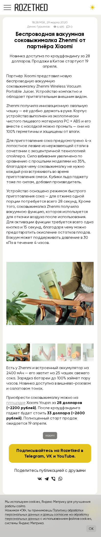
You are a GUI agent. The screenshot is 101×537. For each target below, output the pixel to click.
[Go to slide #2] (43, 352)
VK (49, 456)
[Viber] (53, 479)
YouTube (65, 456)
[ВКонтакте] (40, 479)
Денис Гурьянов (38, 26)
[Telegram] (47, 479)
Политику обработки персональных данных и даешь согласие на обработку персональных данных (47, 514)
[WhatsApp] (60, 479)
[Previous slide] (14, 293)
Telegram (34, 456)
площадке (15, 402)
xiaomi (50, 435)
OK (91, 529)
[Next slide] (86, 293)
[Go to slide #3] (69, 352)
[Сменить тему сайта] (92, 7)
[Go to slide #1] (18, 352)
